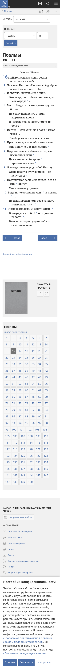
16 (5, 77)
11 (5, 209)
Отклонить (26, 662)
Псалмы (8, 11)
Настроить (44, 662)
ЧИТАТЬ (7, 19)
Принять (10, 662)
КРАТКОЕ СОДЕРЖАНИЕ (15, 332)
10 (5, 192)
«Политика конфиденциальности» (24, 653)
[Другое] (55, 11)
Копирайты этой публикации (17, 254)
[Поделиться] (48, 11)
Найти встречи (12, 537)
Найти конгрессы (14, 543)
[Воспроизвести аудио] (41, 11)
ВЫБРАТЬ (10, 29)
